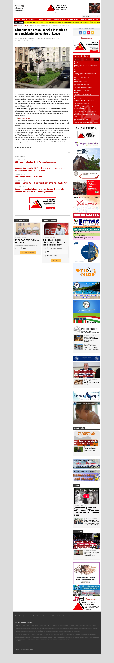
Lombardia (57, 19)
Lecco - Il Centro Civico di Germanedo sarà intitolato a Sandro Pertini (42, 183)
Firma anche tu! (28, 252)
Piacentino (48, 19)
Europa (70, 19)
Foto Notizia (79, 428)
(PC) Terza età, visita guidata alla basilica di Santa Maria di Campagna (94, 22)
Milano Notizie (36, 615)
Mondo (76, 19)
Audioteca (78, 532)
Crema (40, 19)
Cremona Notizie (18, 615)
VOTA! (56, 260)
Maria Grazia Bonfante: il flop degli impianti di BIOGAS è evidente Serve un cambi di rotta (53, 22)
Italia (64, 19)
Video (90, 19)
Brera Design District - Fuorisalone (28, 177)
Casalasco (33, 19)
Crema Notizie (27, 615)
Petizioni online (21, 220)
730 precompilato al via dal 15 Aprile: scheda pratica (35, 162)
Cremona (24, 19)
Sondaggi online (50, 220)
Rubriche (84, 19)
